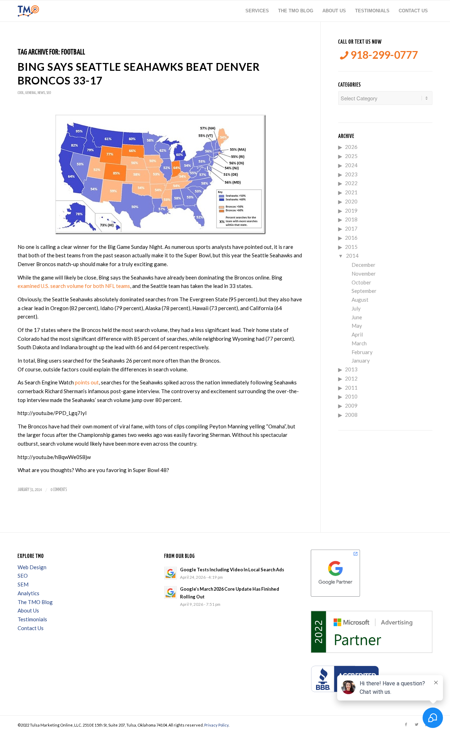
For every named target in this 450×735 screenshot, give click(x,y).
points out (87, 382)
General (30, 93)
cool (21, 93)
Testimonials (32, 619)
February (362, 352)
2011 (351, 387)
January (361, 360)
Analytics (28, 593)
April (357, 334)
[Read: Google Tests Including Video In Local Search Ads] (170, 573)
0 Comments (59, 490)
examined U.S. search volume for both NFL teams (74, 286)
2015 (351, 247)
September (364, 291)
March (359, 343)
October (361, 282)
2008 (351, 415)
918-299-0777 (383, 55)
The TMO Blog (35, 602)
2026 (351, 147)
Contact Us (31, 628)
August (360, 299)
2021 (351, 192)
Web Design (32, 567)
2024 (351, 165)
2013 (351, 369)
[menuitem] (257, 10)
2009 (351, 405)
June (357, 317)
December (363, 265)
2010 (351, 396)
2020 (351, 201)
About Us (28, 610)
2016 (351, 237)
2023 (351, 174)
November (364, 273)
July (356, 308)
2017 (351, 228)
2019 (351, 210)
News (41, 93)
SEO (48, 93)
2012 (351, 378)
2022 (351, 183)
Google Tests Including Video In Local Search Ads (232, 569)
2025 (351, 156)
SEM (23, 584)
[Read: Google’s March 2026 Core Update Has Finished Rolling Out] (170, 592)
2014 (352, 255)
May (357, 325)
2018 (351, 219)
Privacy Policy (216, 725)
